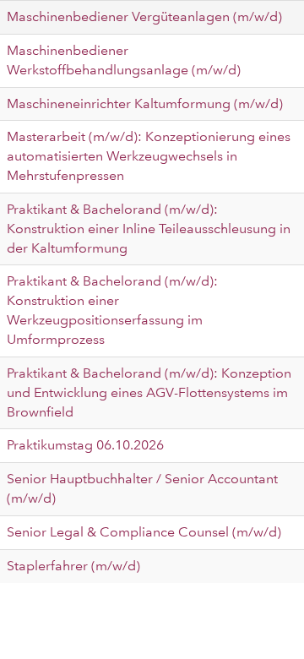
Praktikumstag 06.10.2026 (85, 445)
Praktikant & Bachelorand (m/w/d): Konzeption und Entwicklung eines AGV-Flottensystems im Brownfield (149, 392)
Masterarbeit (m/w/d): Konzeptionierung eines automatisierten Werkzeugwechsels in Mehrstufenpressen (148, 155)
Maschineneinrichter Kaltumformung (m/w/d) (145, 103)
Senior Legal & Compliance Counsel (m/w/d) (144, 532)
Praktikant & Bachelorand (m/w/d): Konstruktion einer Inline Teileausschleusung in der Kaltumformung (148, 228)
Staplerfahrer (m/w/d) (73, 566)
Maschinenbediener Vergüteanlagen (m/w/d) (144, 16)
